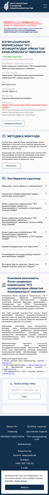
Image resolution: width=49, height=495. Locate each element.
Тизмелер (12, 431)
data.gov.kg (7, 363)
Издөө (24, 396)
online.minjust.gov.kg (37, 365)
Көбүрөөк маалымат (13, 123)
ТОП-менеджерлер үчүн (37, 437)
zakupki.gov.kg (8, 373)
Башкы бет (12, 426)
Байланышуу (24, 444)
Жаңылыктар (25, 451)
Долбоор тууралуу (36, 426)
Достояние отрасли (37, 431)
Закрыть (24, 487)
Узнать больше (20, 481)
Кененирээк (11, 166)
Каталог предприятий (24, 455)
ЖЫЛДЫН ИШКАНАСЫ (12, 436)
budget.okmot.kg (9, 369)
